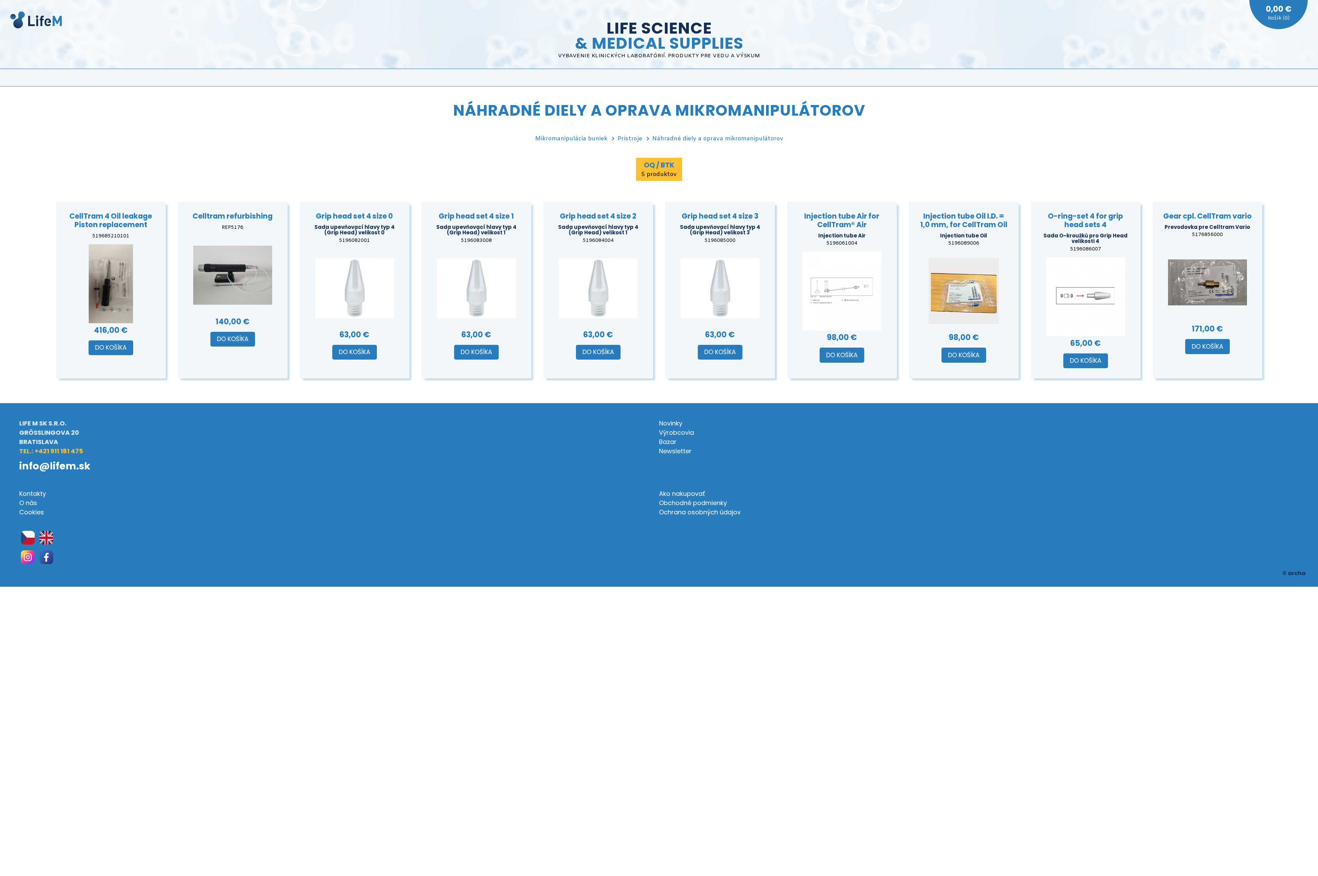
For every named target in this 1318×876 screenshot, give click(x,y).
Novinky (670, 423)
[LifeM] (36, 21)
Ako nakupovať (682, 493)
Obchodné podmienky (693, 503)
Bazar (668, 441)
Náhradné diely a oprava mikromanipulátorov (717, 139)
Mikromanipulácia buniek (571, 139)
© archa (1294, 573)
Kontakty (32, 493)
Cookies (31, 512)
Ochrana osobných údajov (700, 512)
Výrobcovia (676, 432)
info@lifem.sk (54, 466)
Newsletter (675, 451)
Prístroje (629, 139)
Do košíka (111, 347)
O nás (28, 503)
